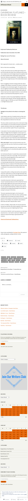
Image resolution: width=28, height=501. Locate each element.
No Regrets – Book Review (6, 318)
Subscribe (3, 481)
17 (21, 411)
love (9, 260)
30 (17, 415)
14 (10, 411)
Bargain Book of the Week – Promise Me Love (11, 268)
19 (2, 413)
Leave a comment (18, 17)
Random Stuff (4, 456)
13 (6, 411)
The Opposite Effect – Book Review (8, 323)
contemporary (17, 258)
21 (10, 413)
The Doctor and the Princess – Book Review (10, 273)
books (10, 258)
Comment (22, 294)
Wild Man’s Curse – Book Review (7, 313)
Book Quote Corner (5, 451)
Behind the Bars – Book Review (7, 315)
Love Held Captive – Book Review (8, 310)
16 (17, 411)
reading (23, 260)
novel (13, 260)
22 (14, 413)
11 (25, 409)
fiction (24, 258)
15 (14, 411)
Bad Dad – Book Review (6, 320)
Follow (3, 343)
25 (25, 413)
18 (25, 411)
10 (21, 409)
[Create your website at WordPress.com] (14, 1)
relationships (5, 261)
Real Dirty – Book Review (6, 325)
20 (6, 413)
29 (14, 415)
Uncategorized (4, 458)
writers (17, 261)
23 (17, 413)
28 (10, 415)
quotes (18, 260)
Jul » (26, 417)
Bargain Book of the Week (6, 448)
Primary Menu (26, 4)
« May (2, 417)
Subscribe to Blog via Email (8, 472)
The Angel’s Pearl (16, 232)
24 (21, 413)
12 (2, 411)
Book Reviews (4, 10)
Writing (22, 261)
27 (6, 415)
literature (4, 260)
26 (2, 415)
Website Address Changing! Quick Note (9, 308)
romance (11, 261)
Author (11, 17)
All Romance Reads (6, 4)
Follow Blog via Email (6, 334)
